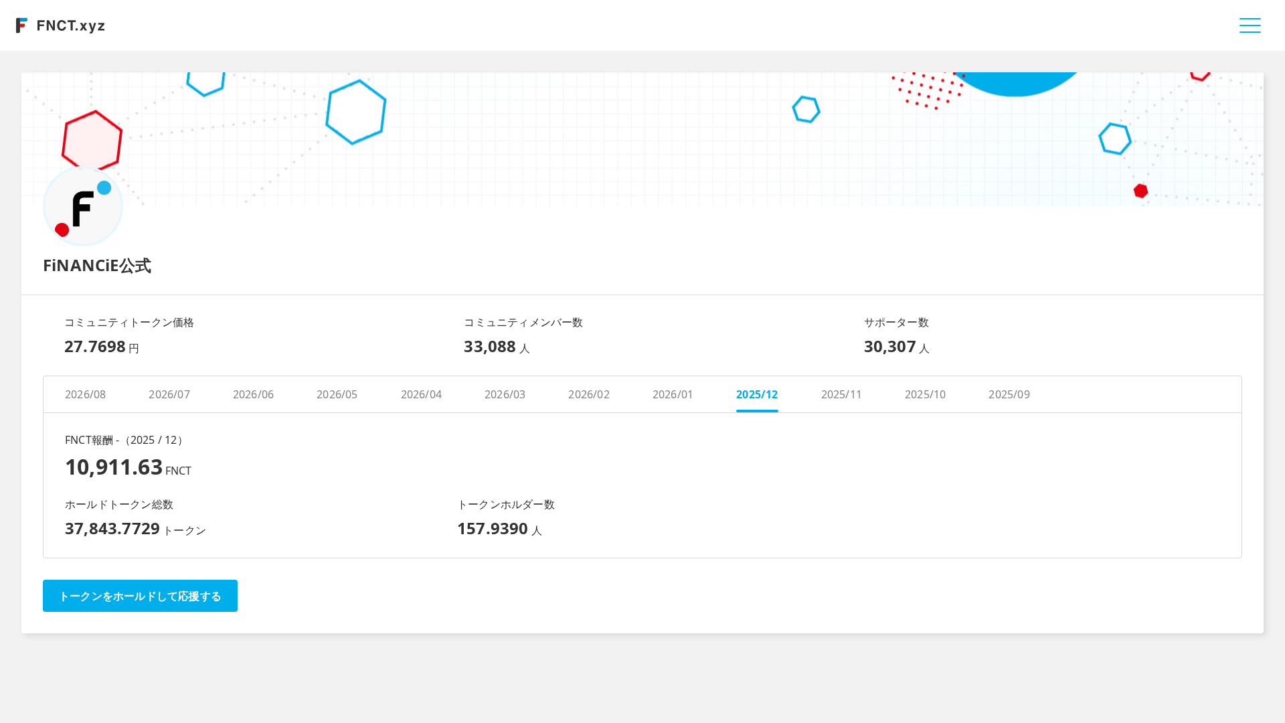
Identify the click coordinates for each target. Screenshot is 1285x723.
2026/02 (588, 394)
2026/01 (673, 394)
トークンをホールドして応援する (140, 595)
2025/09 (1009, 394)
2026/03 (505, 394)
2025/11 (841, 394)
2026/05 (337, 394)
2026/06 (253, 394)
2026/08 (85, 394)
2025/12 (757, 394)
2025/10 (925, 394)
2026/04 (421, 394)
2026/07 (169, 394)
